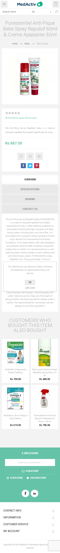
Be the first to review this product (21, 118)
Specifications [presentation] (30, 189)
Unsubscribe (38, 477)
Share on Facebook (23, 165)
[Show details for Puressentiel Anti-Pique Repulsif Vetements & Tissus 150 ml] (44, 398)
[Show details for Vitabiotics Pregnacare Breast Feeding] (15, 352)
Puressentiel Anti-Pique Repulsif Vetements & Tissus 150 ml (45, 418)
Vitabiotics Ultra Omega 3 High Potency (15, 417)
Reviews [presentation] (30, 199)
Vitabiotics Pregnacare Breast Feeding (15, 371)
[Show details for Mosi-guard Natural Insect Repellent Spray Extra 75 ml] (44, 352)
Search (56, 11)
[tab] (30, 179)
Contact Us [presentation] (30, 209)
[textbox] (14, 11)
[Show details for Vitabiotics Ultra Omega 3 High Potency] (15, 398)
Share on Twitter (30, 165)
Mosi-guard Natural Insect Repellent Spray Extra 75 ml (44, 372)
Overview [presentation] (30, 179)
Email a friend (39, 156)
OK (30, 282)
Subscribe (16, 477)
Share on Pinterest (36, 165)
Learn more (30, 287)
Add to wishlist (21, 156)
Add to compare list (30, 156)
